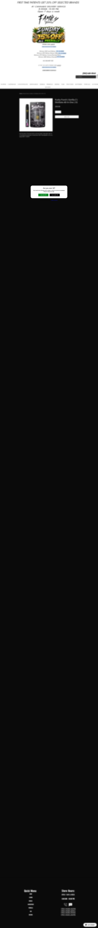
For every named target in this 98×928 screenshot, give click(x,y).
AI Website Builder (54, 200)
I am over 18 (43, 194)
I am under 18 (54, 194)
